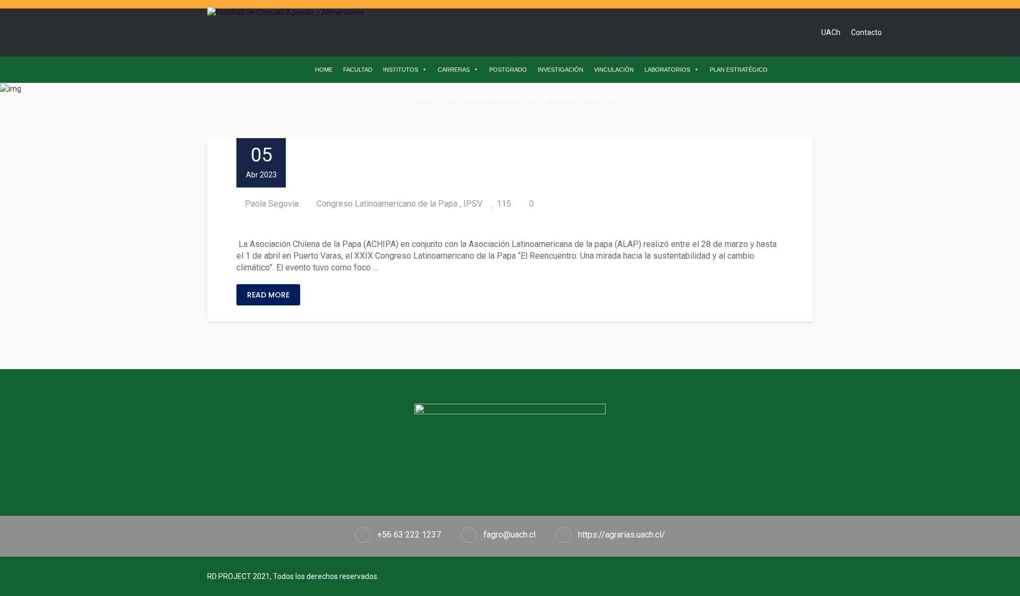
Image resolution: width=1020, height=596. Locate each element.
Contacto (866, 32)
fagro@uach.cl (509, 535)
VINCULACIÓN (614, 69)
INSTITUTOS (400, 69)
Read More (268, 295)
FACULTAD (357, 69)
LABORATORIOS (667, 69)
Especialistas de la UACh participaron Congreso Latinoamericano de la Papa (439, 224)
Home (418, 97)
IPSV (472, 204)
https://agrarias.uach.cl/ (621, 535)
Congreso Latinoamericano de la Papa (387, 204)
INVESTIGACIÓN (560, 69)
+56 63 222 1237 (409, 535)
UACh (830, 32)
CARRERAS (454, 69)
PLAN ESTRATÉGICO (739, 69)
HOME (324, 69)
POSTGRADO (508, 69)
